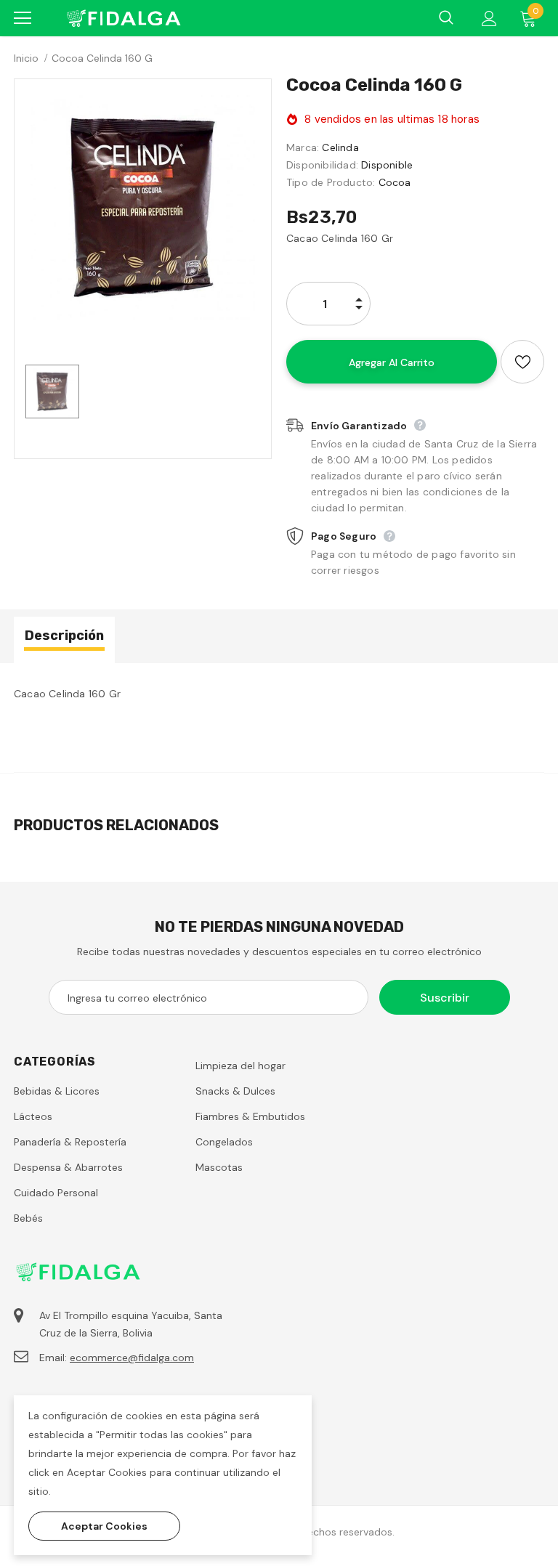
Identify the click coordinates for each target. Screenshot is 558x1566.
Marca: (302, 147)
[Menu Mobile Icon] (22, 18)
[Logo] (123, 18)
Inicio (26, 58)
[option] (143, 207)
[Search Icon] (446, 18)
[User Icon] (489, 18)
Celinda (340, 147)
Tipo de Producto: (330, 182)
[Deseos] (522, 362)
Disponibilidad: (322, 164)
